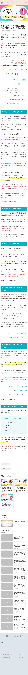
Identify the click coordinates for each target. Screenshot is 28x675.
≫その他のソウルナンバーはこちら (17, 69)
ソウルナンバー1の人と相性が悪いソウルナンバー (14, 100)
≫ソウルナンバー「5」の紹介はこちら (17, 390)
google (2, 644)
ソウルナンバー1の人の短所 (11, 88)
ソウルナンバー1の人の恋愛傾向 (11, 90)
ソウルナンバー (5, 463)
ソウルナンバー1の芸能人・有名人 (12, 103)
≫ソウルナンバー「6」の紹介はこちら (17, 337)
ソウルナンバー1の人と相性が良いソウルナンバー (14, 95)
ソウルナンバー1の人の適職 (10, 92)
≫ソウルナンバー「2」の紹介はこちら (17, 333)
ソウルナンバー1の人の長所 (11, 86)
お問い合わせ (21, 657)
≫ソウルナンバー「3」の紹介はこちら (17, 386)
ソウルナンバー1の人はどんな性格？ (12, 84)
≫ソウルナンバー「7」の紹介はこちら (17, 395)
